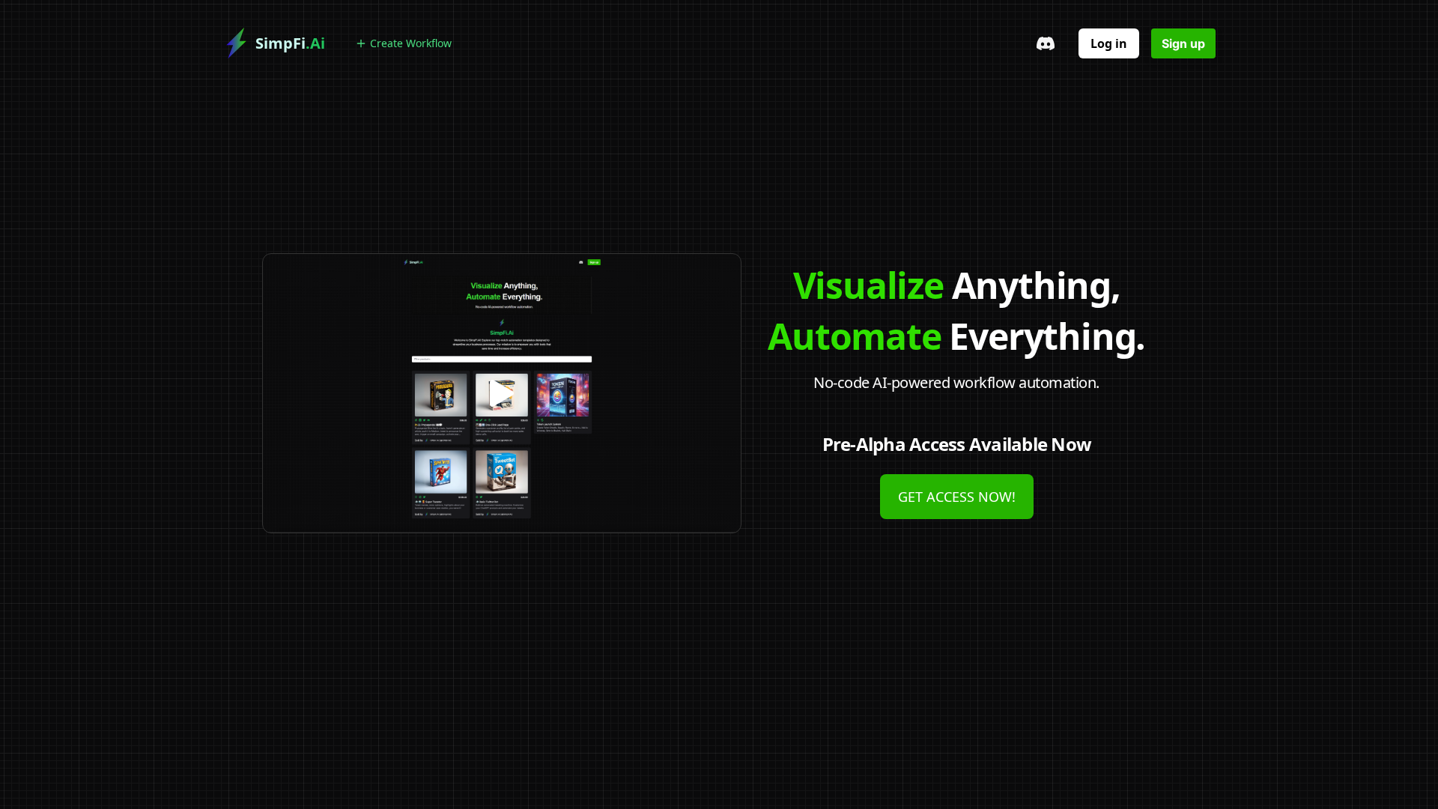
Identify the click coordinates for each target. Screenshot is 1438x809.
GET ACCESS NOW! (957, 497)
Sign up (1183, 43)
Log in (1108, 43)
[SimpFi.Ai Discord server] (1046, 43)
